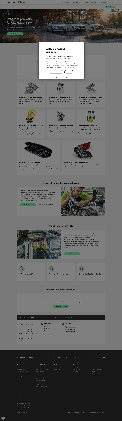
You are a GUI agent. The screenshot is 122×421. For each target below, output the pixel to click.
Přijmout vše (69, 71)
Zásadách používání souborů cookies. (64, 67)
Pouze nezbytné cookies (56, 71)
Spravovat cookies (61, 76)
